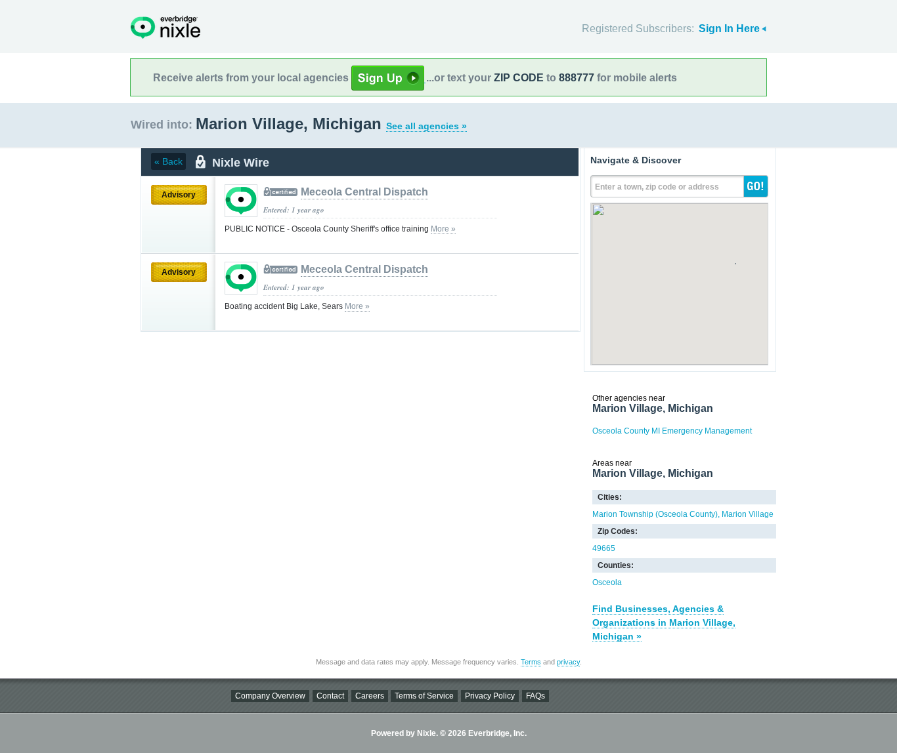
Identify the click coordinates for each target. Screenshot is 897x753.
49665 (603, 548)
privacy (568, 662)
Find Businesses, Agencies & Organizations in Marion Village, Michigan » (663, 622)
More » (443, 229)
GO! (755, 186)
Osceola (607, 582)
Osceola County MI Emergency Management (672, 431)
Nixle (165, 27)
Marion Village (748, 514)
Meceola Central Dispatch (364, 191)
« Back (168, 161)
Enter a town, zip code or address (657, 187)
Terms (531, 662)
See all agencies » (426, 126)
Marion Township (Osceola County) (655, 514)
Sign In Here (729, 28)
